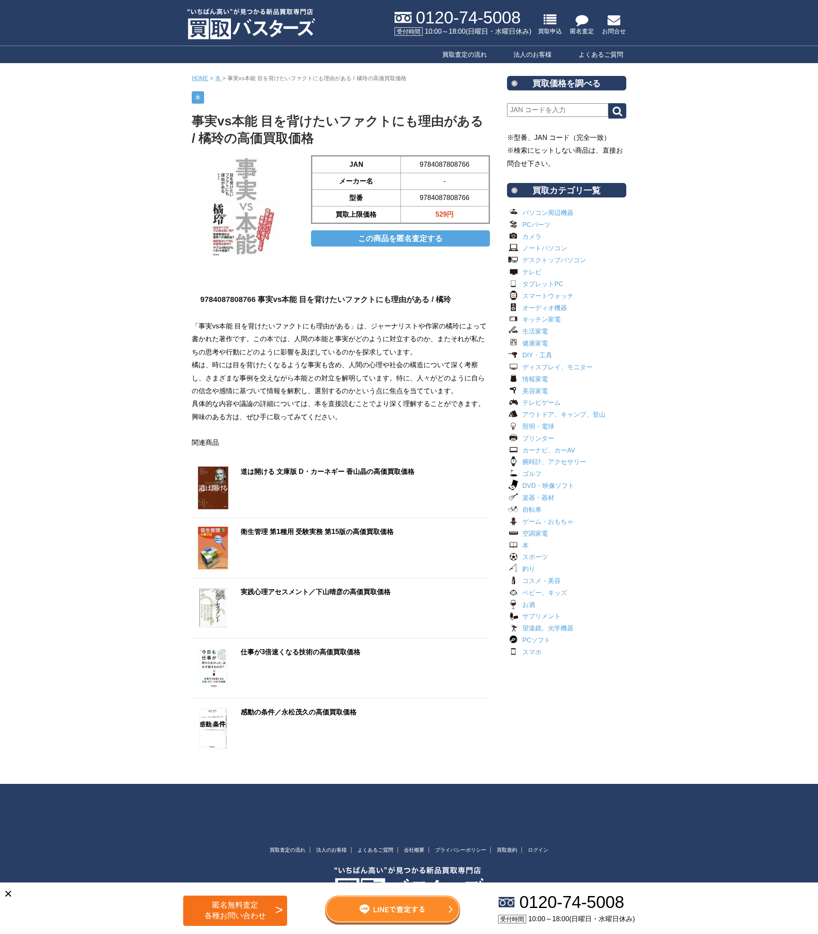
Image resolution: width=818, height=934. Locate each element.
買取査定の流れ (464, 54)
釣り (528, 568)
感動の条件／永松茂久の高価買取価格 (299, 712)
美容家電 (535, 390)
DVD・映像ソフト (548, 485)
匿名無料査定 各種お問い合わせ (235, 910)
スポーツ (535, 556)
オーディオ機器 (544, 307)
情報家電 (535, 379)
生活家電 (535, 331)
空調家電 (535, 533)
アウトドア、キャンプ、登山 (563, 414)
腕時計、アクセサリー (554, 461)
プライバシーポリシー (460, 850)
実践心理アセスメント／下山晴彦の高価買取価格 (316, 591)
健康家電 (535, 343)
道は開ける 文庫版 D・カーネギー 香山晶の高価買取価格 (328, 471)
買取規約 (507, 850)
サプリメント (541, 616)
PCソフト (536, 640)
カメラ (531, 236)
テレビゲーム (541, 402)
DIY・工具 (537, 355)
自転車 (531, 509)
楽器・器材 (538, 497)
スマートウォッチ (547, 295)
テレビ (531, 272)
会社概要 (414, 850)
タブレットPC (542, 283)
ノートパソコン (544, 248)
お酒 (528, 604)
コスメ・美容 (541, 580)
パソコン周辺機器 (547, 212)
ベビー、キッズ (544, 592)
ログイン (538, 850)
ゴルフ (531, 473)
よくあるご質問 (601, 54)
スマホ (531, 652)
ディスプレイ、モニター (557, 367)
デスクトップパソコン (554, 260)
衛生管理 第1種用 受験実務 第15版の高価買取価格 (317, 531)
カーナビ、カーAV (548, 450)
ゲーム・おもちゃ (547, 521)
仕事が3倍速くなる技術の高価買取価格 (300, 652)
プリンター (538, 438)
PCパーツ (536, 224)
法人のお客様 (532, 54)
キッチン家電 (541, 319)
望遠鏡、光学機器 (547, 628)
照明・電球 (538, 426)
